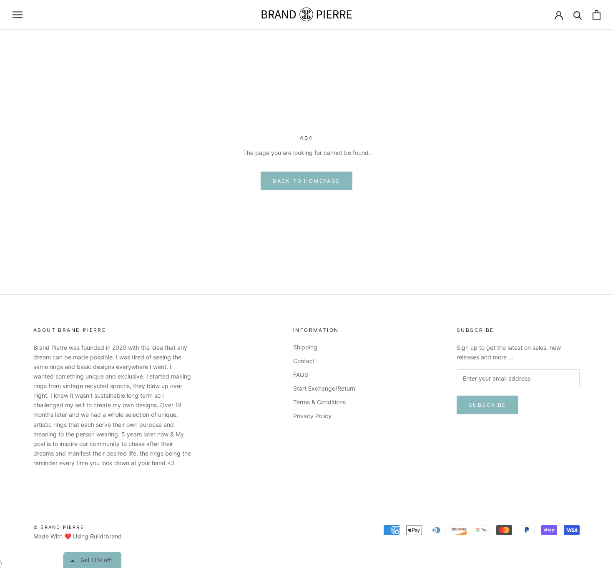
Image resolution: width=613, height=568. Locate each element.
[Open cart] (596, 15)
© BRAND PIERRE (58, 527)
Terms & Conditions (319, 402)
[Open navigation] (18, 14)
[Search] (577, 14)
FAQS (300, 374)
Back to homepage (306, 181)
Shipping (305, 347)
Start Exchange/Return (324, 388)
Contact (304, 360)
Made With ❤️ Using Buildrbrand (77, 536)
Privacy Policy (312, 415)
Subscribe (487, 405)
